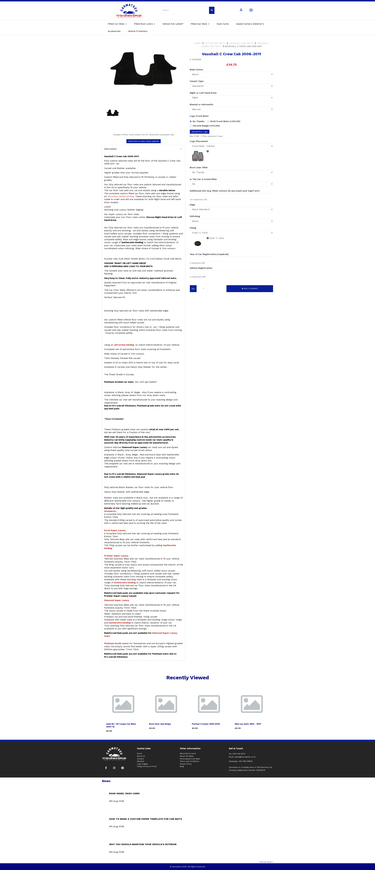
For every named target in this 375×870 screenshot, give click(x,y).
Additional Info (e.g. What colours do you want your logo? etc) (225, 191)
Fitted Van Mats (199, 24)
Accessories (114, 31)
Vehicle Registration (201, 268)
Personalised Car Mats (190, 759)
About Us (141, 756)
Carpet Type (196, 81)
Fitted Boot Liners (144, 24)
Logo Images (142, 764)
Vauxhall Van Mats (241, 43)
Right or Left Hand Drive (203, 93)
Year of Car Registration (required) (209, 254)
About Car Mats (187, 756)
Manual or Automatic (201, 104)
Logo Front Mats (199, 116)
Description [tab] (110, 148)
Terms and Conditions (189, 761)
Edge (192, 204)
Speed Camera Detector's (250, 24)
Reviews (140, 761)
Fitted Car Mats (116, 24)
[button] (143, 149)
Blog (182, 766)
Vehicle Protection (137, 31)
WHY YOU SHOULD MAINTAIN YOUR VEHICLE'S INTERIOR (143, 844)
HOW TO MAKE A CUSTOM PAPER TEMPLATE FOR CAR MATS (145, 819)
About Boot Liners (188, 753)
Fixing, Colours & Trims (147, 766)
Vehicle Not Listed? (172, 24)
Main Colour (196, 69)
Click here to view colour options (143, 141)
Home (197, 43)
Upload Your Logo (200, 132)
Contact (140, 759)
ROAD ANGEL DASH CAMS (124, 793)
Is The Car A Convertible (203, 179)
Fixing (193, 228)
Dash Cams (223, 24)
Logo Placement (199, 141)
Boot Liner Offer (199, 167)
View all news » (266, 862)
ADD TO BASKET (250, 289)
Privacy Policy (186, 764)
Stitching (195, 216)
